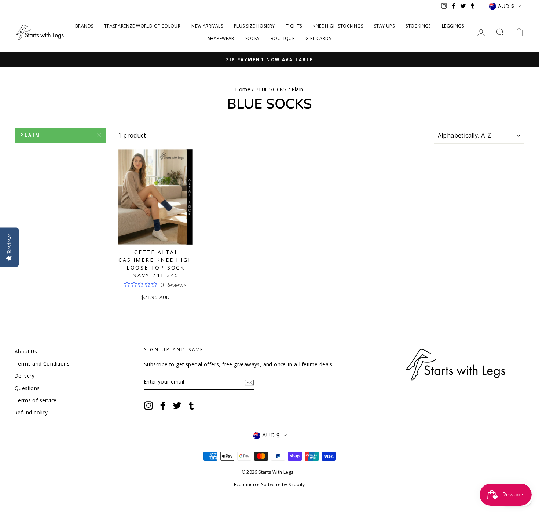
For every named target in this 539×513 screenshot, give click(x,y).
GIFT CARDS (318, 38)
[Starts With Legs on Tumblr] (191, 405)
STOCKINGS (418, 26)
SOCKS (252, 38)
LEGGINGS (453, 26)
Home (242, 89)
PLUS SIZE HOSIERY (254, 26)
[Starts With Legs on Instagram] (148, 405)
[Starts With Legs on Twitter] (177, 405)
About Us (26, 351)
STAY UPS (384, 26)
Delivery (24, 375)
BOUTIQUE (282, 38)
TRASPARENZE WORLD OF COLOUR (142, 26)
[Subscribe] (249, 382)
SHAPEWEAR (221, 38)
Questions (27, 388)
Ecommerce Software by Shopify (269, 484)
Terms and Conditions (42, 363)
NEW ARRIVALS (207, 26)
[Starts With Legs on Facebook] (162, 405)
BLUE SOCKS (271, 89)
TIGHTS (294, 26)
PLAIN (30, 135)
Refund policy (31, 412)
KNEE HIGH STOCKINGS (338, 26)
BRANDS (84, 26)
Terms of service (35, 400)
